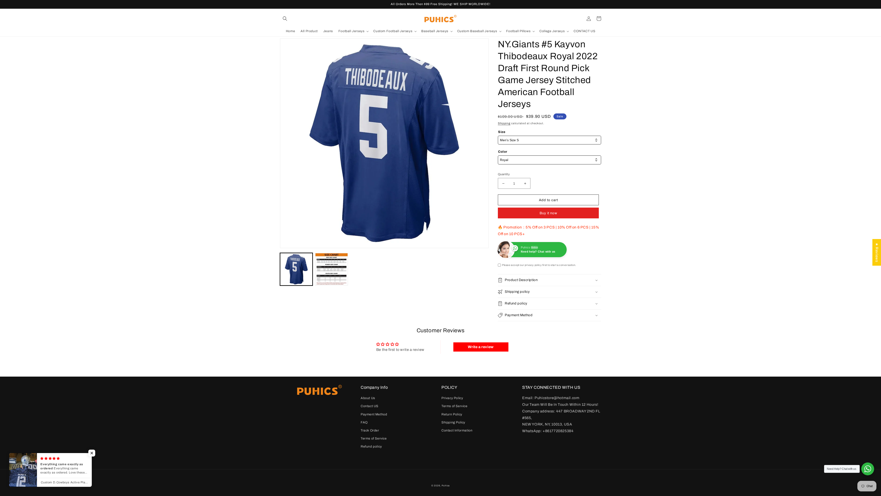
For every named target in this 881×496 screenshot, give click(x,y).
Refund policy (371, 446)
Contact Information (456, 430)
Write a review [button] (480, 347)
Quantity (504, 174)
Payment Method (374, 414)
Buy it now (548, 213)
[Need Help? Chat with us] (867, 468)
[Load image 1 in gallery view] (296, 269)
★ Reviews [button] (877, 252)
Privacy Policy (452, 398)
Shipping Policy (453, 422)
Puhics (446, 485)
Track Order (370, 430)
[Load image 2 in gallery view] (331, 269)
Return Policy (451, 414)
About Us (368, 398)
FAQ (364, 422)
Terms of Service (374, 438)
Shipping (504, 123)
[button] (285, 19)
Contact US (369, 406)
